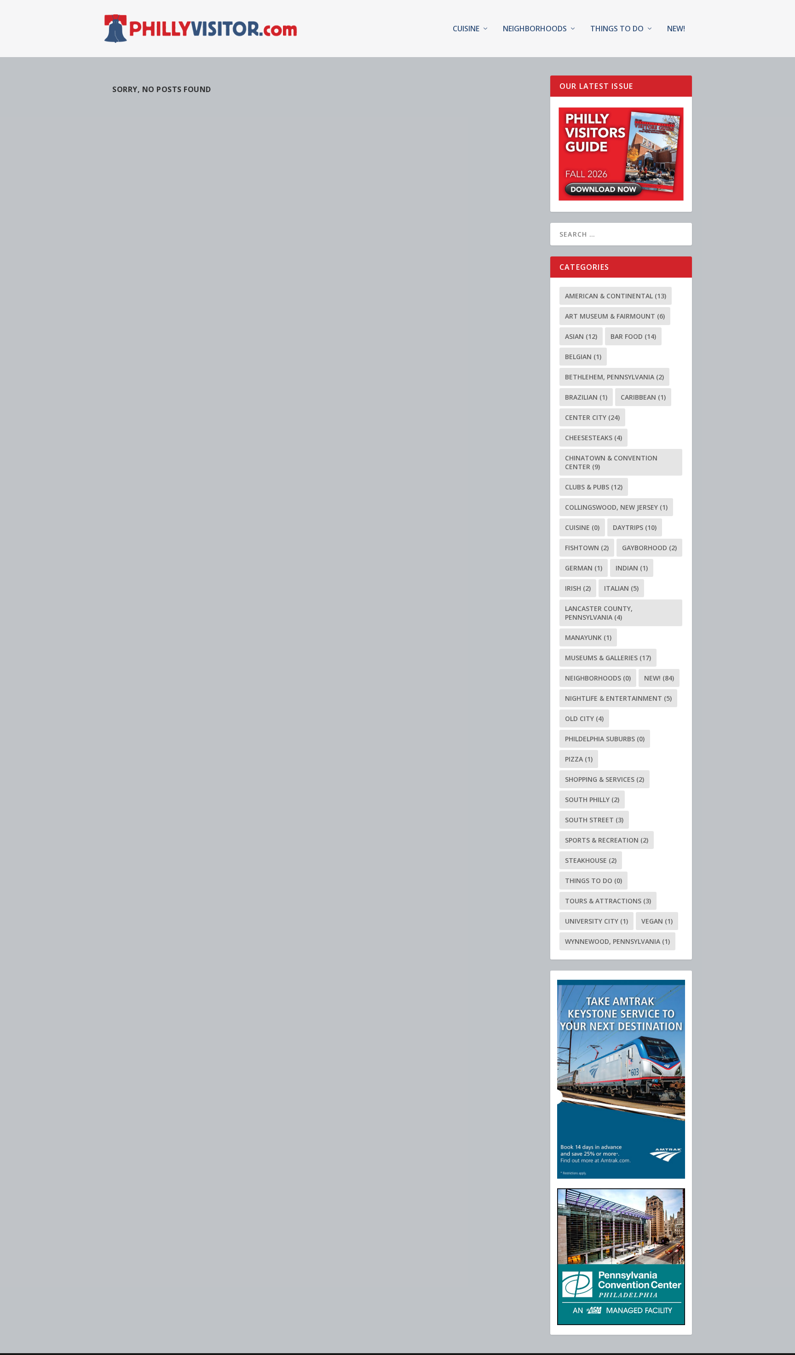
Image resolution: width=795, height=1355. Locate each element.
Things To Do (617, 29)
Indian (632, 568)
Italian (621, 588)
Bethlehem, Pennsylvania (614, 376)
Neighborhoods (535, 29)
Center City (592, 417)
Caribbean (643, 397)
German (583, 568)
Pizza (579, 759)
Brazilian (586, 397)
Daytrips (635, 527)
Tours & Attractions (608, 900)
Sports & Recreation (606, 840)
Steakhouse (590, 860)
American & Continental (615, 295)
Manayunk (588, 637)
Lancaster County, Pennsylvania (599, 613)
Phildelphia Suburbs (605, 738)
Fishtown (587, 547)
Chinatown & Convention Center (611, 462)
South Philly (592, 799)
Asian (581, 336)
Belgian (583, 356)
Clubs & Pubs (593, 487)
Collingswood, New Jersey (616, 507)
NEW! (676, 29)
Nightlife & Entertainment (618, 698)
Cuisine (466, 29)
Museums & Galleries (608, 657)
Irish (578, 588)
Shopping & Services (604, 779)
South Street (594, 819)
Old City (584, 718)
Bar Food (633, 336)
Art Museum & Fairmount (615, 316)
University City (596, 921)
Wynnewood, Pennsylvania (617, 941)
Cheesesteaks (593, 437)
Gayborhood (649, 547)
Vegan (657, 921)
